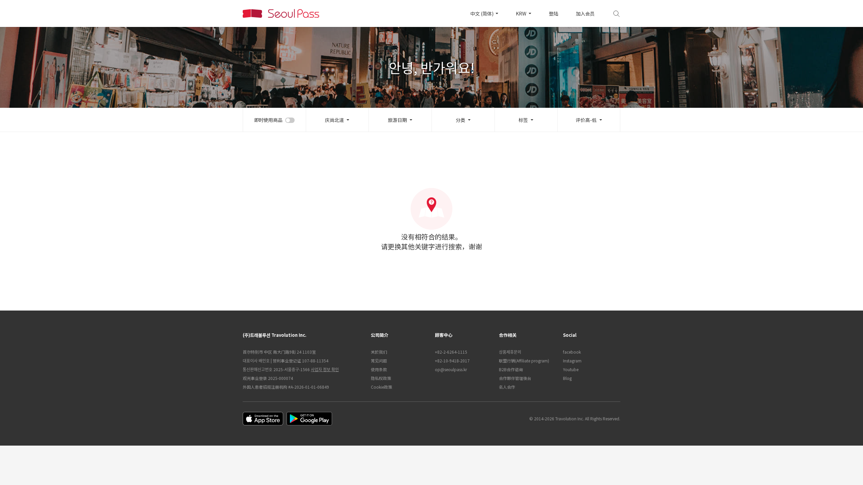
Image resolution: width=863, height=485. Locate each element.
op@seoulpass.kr (451, 369)
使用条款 (379, 369)
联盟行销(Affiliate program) (524, 360)
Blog (567, 378)
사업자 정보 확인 (325, 369)
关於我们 (379, 352)
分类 (460, 120)
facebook (572, 352)
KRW (521, 13)
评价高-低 (586, 120)
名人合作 (507, 387)
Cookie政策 (381, 387)
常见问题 (379, 360)
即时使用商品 (268, 120)
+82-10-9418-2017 (452, 360)
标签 (523, 120)
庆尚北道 (334, 120)
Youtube (570, 369)
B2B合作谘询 (511, 369)
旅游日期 (397, 120)
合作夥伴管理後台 (515, 378)
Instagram (572, 360)
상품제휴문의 (510, 352)
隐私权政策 (381, 378)
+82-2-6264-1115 (451, 352)
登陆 (553, 13)
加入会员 (585, 13)
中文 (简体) (482, 13)
